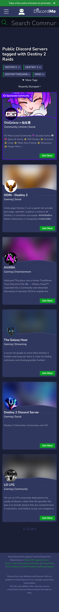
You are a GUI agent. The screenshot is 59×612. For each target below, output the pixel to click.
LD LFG (9, 485)
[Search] (4, 22)
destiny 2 (33, 67)
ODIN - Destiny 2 (16, 195)
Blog (42, 566)
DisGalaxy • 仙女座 (17, 123)
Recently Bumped (28, 86)
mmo (39, 74)
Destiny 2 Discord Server (21, 412)
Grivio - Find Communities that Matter (22, 563)
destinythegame (17, 74)
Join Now (47, 155)
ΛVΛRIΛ (9, 267)
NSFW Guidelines (31, 566)
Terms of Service (13, 566)
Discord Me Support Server (36, 560)
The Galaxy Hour (16, 340)
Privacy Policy (47, 563)
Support (50, 566)
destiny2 (12, 67)
